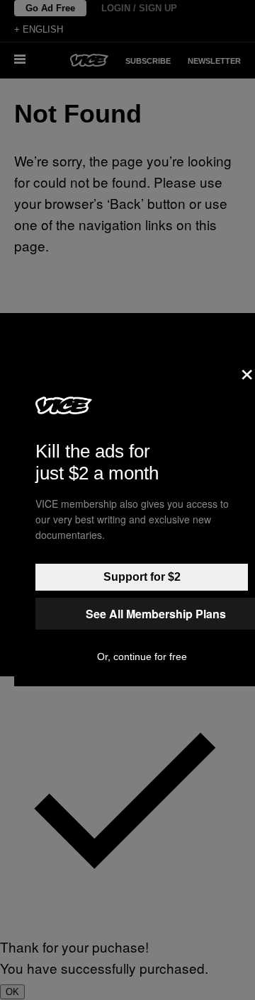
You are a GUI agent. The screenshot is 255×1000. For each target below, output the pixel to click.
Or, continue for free (142, 656)
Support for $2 (142, 577)
